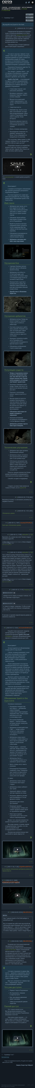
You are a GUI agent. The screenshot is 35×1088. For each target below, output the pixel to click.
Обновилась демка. (8, 513)
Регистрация (29, 2)
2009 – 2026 (30, 1085)
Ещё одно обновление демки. (11, 525)
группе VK (23, 488)
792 (31, 589)
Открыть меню (32, 2)
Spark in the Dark (22, 35)
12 (9, 941)
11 (9, 912)
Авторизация (26, 2)
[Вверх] (30, 492)
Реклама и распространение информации (13, 1085)
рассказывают (9, 177)
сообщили (8, 636)
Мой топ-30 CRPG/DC (7, 544)
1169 (31, 534)
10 (4, 880)
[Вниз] (32, 492)
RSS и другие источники (7, 1086)
